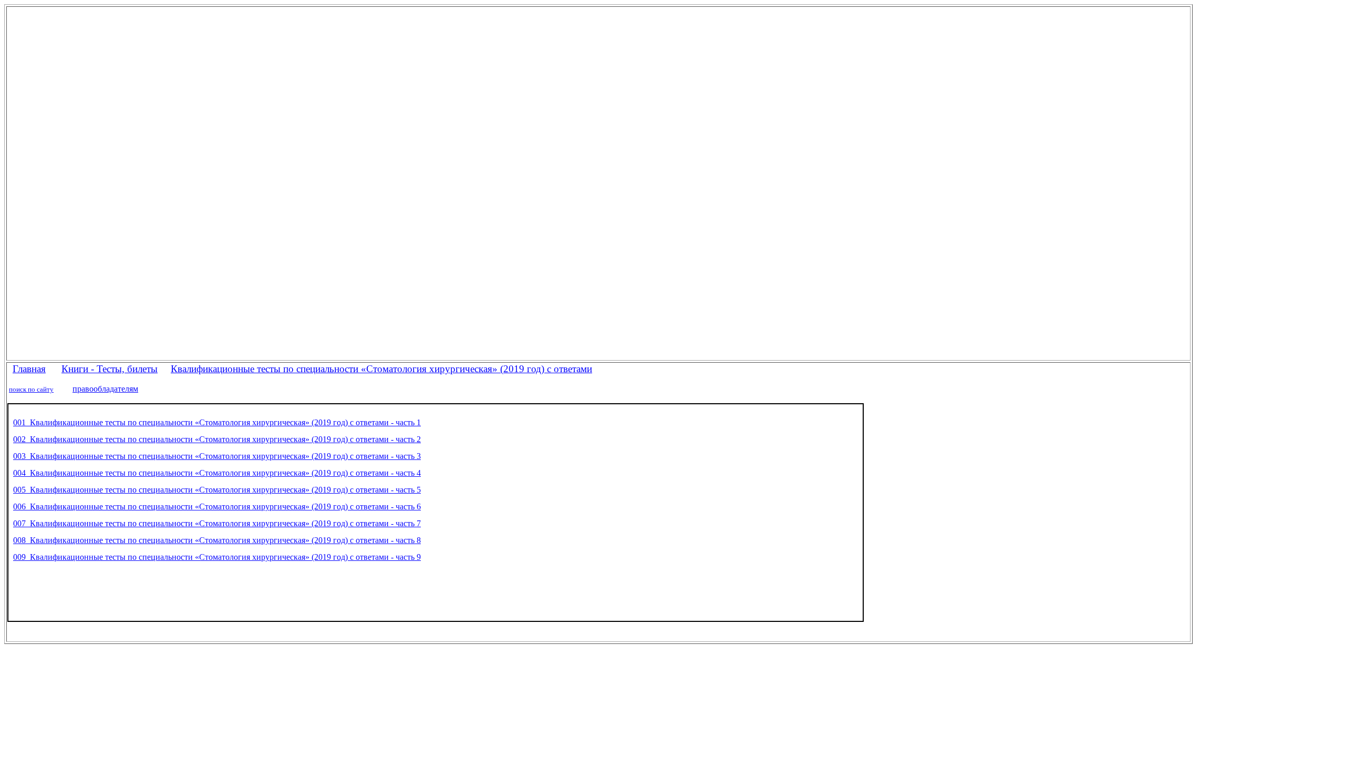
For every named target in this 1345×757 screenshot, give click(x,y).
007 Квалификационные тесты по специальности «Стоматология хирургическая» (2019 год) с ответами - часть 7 (217, 523)
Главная (29, 368)
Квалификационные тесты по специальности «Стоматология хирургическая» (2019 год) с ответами (381, 368)
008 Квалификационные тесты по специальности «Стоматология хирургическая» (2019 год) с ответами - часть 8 (217, 540)
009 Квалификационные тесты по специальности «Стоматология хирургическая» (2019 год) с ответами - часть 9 (217, 557)
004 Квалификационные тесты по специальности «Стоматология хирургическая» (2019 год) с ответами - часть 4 (217, 472)
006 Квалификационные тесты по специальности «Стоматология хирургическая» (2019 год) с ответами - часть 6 (217, 506)
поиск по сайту (31, 389)
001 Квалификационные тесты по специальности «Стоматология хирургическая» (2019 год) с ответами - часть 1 (217, 422)
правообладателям (105, 388)
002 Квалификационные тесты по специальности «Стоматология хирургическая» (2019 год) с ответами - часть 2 (217, 439)
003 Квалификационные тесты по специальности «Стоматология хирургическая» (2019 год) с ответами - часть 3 (217, 456)
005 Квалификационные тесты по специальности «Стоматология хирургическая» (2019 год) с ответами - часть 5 (217, 489)
